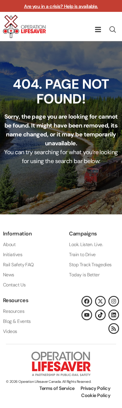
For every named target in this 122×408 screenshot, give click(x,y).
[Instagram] (113, 301)
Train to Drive (82, 254)
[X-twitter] (100, 301)
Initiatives (12, 254)
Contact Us (14, 285)
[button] (98, 29)
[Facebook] (86, 301)
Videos (10, 331)
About (9, 244)
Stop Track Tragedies (90, 265)
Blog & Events (17, 321)
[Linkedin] (113, 315)
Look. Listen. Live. (86, 244)
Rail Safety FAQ (18, 265)
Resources (13, 311)
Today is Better (84, 275)
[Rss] (113, 328)
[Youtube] (86, 315)
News (8, 275)
